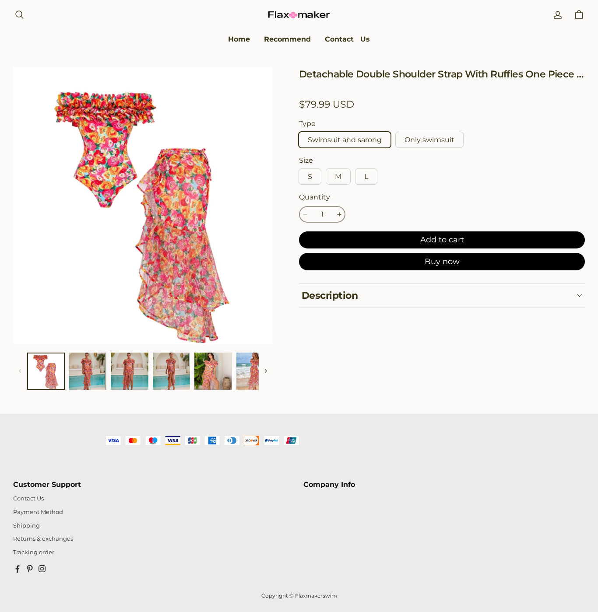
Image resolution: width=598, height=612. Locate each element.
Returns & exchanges (43, 538)
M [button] (338, 176)
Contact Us (28, 498)
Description (330, 295)
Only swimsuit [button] (429, 140)
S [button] (310, 176)
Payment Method (38, 512)
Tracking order (33, 552)
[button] (19, 15)
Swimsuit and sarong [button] (345, 140)
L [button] (366, 176)
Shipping (26, 525)
